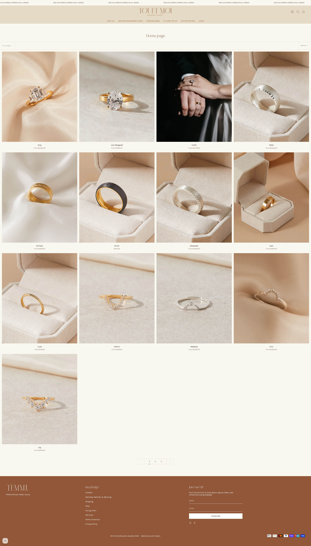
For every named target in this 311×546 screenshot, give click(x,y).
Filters (7, 45)
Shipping (89, 502)
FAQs (87, 506)
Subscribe (215, 516)
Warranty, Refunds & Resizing (98, 497)
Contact (88, 493)
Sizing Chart (90, 510)
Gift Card (89, 515)
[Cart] (303, 11)
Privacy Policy (91, 524)
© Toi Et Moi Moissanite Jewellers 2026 (124, 536)
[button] (131, 21)
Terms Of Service (92, 519)
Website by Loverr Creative (150, 536)
